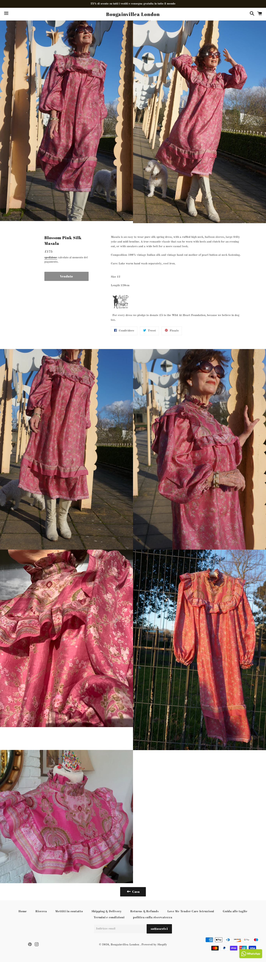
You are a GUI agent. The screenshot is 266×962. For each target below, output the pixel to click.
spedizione (50, 257)
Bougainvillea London (133, 14)
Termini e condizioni (109, 917)
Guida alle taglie (235, 911)
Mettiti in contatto (69, 911)
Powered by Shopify (154, 944)
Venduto (66, 276)
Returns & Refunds (144, 911)
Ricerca (41, 911)
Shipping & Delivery (107, 911)
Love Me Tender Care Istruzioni (190, 911)
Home (22, 911)
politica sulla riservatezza (152, 917)
